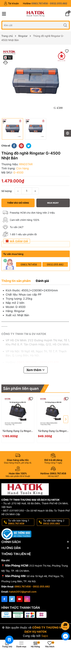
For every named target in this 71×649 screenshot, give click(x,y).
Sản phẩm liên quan (21, 388)
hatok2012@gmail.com (23, 591)
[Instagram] (27, 599)
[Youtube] (20, 599)
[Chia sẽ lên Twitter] (28, 145)
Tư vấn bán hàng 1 (18, 522)
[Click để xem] (35, 82)
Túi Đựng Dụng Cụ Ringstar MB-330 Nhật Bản (53, 431)
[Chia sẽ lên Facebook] (14, 145)
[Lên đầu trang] (66, 617)
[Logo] (35, 14)
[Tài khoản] (11, 3)
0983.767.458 (29, 264)
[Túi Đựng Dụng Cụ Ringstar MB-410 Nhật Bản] (18, 412)
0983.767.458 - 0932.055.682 (32, 586)
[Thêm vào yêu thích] (67, 50)
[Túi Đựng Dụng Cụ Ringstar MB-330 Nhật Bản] (53, 412)
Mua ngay (53, 203)
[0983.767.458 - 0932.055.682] (45, 3)
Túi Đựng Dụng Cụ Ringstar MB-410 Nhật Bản (17, 431)
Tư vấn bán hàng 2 (53, 522)
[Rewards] (9, 640)
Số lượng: (6, 190)
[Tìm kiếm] (65, 25)
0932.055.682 (55, 264)
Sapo (44, 635)
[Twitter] (12, 599)
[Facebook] (4, 599)
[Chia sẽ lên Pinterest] (21, 145)
